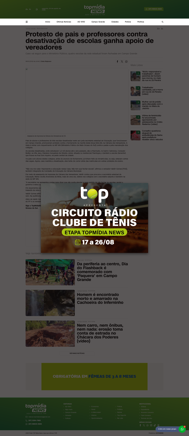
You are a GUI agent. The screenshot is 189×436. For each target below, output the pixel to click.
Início (47, 22)
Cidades (115, 22)
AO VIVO (81, 22)
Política (140, 22)
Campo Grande (98, 22)
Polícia (128, 22)
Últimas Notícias (64, 22)
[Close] (148, 183)
